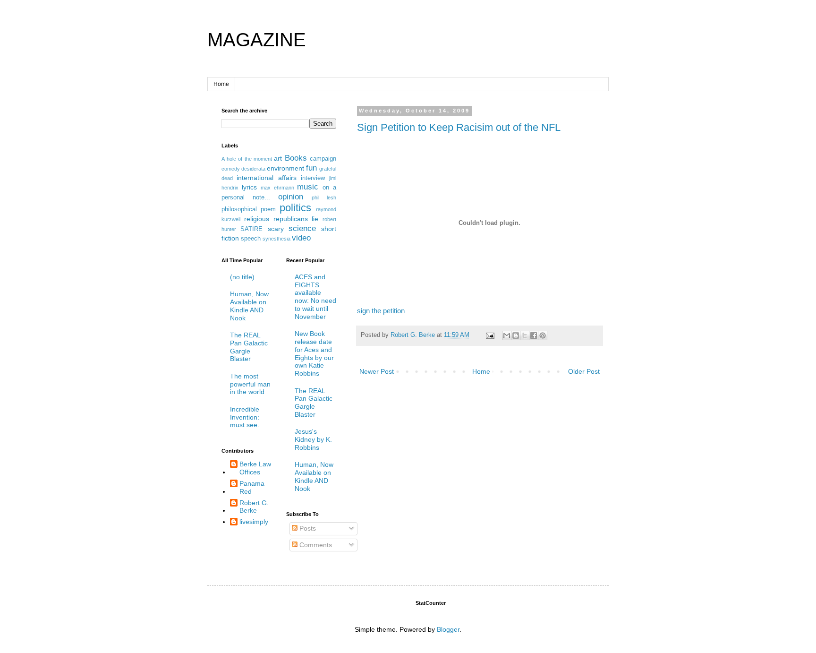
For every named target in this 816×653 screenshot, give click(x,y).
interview (313, 178)
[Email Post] (489, 335)
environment (285, 168)
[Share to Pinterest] (542, 335)
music (307, 186)
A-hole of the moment (246, 159)
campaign (323, 158)
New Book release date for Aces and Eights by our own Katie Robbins (314, 353)
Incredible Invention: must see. (244, 417)
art (278, 158)
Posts (307, 528)
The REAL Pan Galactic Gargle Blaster (249, 346)
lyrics (249, 187)
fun (311, 167)
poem (268, 209)
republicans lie (296, 219)
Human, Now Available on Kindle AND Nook (249, 305)
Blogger (448, 629)
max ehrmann (277, 187)
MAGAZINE (256, 39)
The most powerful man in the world (250, 384)
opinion (290, 196)
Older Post (584, 371)
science (302, 228)
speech (251, 238)
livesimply (253, 521)
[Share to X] (524, 335)
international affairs (266, 177)
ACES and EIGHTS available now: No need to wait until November (315, 296)
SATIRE (251, 229)
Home (221, 84)
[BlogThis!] (515, 335)
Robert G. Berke (254, 507)
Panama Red (251, 487)
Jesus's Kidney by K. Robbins (313, 439)
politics (295, 208)
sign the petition (381, 311)
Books (296, 158)
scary (276, 228)
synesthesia (276, 238)
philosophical (239, 209)
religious (256, 219)
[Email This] (506, 335)
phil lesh (324, 197)
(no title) (242, 277)
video (301, 237)
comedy (230, 169)
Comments (315, 545)
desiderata (253, 169)
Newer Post (376, 371)
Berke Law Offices (255, 468)
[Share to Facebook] (533, 335)
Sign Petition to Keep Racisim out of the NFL (459, 127)
